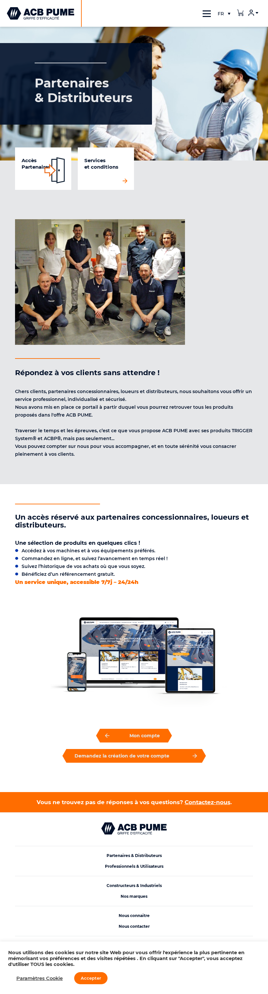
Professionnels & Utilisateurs (134, 866)
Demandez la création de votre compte (122, 756)
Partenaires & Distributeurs (134, 855)
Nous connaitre (134, 915)
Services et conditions (101, 163)
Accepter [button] (91, 978)
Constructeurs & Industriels (134, 885)
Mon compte (144, 736)
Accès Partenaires (36, 163)
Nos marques (134, 896)
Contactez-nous (207, 802)
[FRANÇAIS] (224, 14)
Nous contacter (134, 926)
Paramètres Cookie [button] (39, 978)
